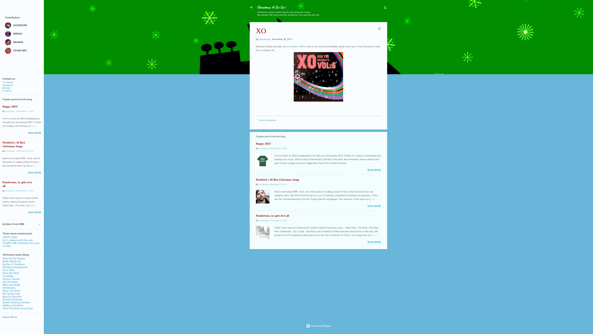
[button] (379, 29)
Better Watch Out (11, 261)
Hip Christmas (10, 281)
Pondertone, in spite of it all (272, 215)
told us (286, 46)
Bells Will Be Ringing (13, 258)
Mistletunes (8, 287)
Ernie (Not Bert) (10, 273)
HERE (301, 46)
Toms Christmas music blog (17, 308)
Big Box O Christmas (13, 264)
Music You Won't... (11, 290)
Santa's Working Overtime (16, 302)
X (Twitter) (7, 82)
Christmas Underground (15, 267)
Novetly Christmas (12, 299)
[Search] (385, 8)
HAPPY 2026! (9, 237)
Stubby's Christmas (12, 305)
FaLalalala (7, 276)
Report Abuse (9, 317)
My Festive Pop (11, 293)
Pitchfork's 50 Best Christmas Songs (277, 179)
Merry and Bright (11, 284)
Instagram (7, 85)
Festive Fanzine (11, 279)
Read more (374, 170)
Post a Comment (267, 120)
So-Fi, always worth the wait (17, 240)
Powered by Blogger (320, 326)
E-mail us (7, 90)
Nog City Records (11, 296)
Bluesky (6, 88)
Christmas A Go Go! (271, 7)
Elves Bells (8, 270)
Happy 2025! (263, 143)
